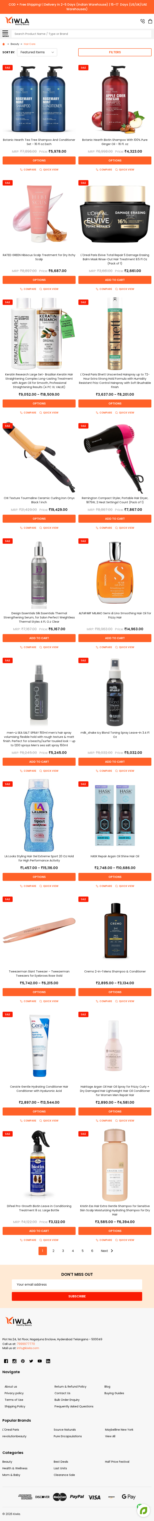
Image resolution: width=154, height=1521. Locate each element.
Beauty (7, 1462)
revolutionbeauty (14, 1436)
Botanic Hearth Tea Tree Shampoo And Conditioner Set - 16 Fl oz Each (39, 142)
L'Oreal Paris (10, 1430)
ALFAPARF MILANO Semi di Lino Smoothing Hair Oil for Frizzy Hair (115, 615)
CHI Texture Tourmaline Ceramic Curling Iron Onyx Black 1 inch (39, 500)
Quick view (50, 169)
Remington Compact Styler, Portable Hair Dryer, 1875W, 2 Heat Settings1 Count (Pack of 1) (115, 500)
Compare (30, 169)
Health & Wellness (14, 1468)
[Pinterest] (22, 1361)
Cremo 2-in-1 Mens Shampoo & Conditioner (115, 971)
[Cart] (150, 21)
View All (110, 1436)
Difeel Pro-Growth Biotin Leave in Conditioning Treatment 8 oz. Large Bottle (39, 1208)
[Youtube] (39, 1361)
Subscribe (77, 1296)
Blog (107, 1387)
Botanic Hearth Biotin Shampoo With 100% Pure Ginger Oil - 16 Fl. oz (115, 142)
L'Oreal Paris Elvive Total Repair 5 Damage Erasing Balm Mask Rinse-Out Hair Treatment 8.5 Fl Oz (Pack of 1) (115, 259)
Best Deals (61, 1462)
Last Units (60, 1468)
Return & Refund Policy (70, 1387)
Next (105, 1251)
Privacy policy (14, 1393)
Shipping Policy (15, 1406)
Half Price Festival (117, 1462)
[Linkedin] (48, 1361)
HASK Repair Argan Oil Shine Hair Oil (115, 856)
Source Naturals (65, 1430)
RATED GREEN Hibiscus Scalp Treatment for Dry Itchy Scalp (39, 257)
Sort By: (8, 52)
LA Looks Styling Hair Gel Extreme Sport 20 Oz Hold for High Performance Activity (39, 858)
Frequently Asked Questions (74, 1406)
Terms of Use (14, 1400)
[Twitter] (31, 1361)
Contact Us (62, 1393)
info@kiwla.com (28, 1348)
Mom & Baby (11, 1475)
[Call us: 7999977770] (142, 21)
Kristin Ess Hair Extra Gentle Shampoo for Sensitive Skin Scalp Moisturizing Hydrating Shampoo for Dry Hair (115, 1210)
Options (39, 160)
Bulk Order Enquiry (67, 1400)
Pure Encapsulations (68, 1436)
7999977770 (26, 1344)
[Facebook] (6, 1361)
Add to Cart (115, 280)
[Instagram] (14, 1361)
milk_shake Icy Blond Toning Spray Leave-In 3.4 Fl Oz (115, 735)
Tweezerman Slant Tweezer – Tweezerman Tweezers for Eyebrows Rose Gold (39, 973)
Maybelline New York (119, 1430)
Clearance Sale (64, 1475)
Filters (115, 52)
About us (11, 1387)
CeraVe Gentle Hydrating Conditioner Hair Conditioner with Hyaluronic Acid (39, 1089)
